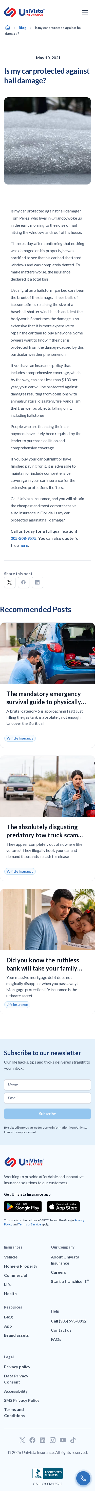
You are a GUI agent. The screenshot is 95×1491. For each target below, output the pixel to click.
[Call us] (83, 1478)
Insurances (13, 1247)
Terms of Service (29, 1224)
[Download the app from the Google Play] (23, 1206)
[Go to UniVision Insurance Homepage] (24, 12)
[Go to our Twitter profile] (22, 1440)
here (24, 545)
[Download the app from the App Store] (63, 1206)
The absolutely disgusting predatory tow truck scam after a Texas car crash (42, 835)
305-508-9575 (23, 538)
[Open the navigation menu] (85, 12)
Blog (22, 28)
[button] (9, 582)
